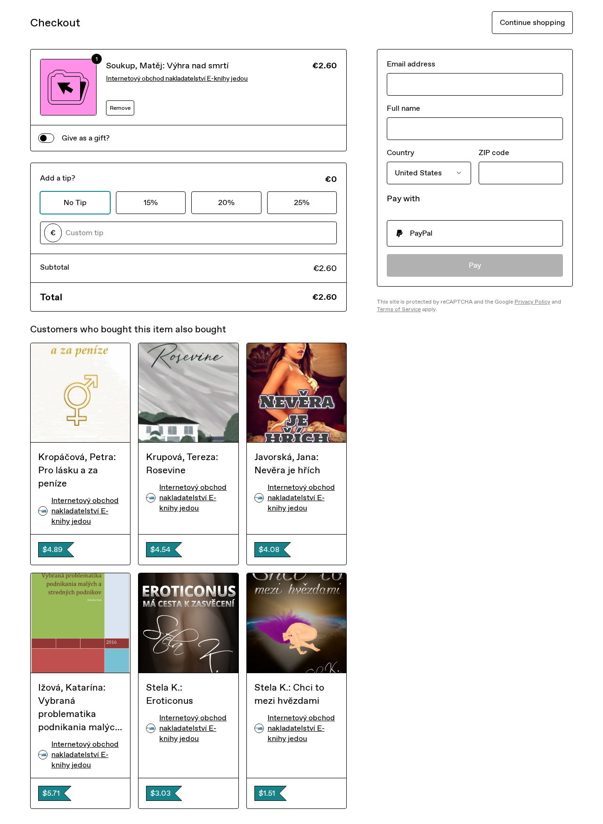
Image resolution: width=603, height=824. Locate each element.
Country (400, 152)
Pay (475, 265)
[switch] (46, 138)
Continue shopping (532, 22)
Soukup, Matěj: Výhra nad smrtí (167, 65)
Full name (403, 108)
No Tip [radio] (75, 202)
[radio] (475, 233)
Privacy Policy (532, 301)
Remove (120, 108)
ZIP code (494, 152)
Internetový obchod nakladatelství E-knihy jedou (177, 78)
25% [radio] (302, 202)
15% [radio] (151, 202)
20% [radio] (226, 202)
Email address (411, 63)
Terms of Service (399, 309)
